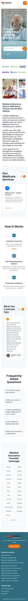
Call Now (8, 54)
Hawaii (8, 487)
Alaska (19, 467)
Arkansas (19, 471)
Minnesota (8, 511)
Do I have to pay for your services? (13, 391)
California (8, 475)
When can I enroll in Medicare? (13, 401)
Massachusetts (9, 507)
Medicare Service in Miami (9, 566)
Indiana (19, 491)
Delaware (19, 479)
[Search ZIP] (24, 48)
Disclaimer (4, 593)
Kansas (19, 495)
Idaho (19, 487)
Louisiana (19, 499)
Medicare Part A (6, 555)
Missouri (8, 515)
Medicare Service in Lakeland (9, 580)
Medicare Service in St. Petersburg (11, 568)
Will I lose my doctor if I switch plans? (14, 432)
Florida (8, 483)
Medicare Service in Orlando (9, 573)
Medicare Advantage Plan (8, 558)
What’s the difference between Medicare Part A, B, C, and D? (13, 412)
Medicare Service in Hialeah (9, 578)
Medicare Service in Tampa (9, 571)
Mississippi (19, 511)
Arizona (9, 471)
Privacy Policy (5, 591)
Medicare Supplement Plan (9, 560)
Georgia (19, 483)
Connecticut (8, 479)
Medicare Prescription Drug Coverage (12, 563)
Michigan (19, 507)
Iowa (8, 495)
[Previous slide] (21, 176)
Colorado (19, 475)
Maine (8, 503)
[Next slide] (24, 176)
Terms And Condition (7, 588)
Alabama (8, 467)
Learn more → (9, 208)
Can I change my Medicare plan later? (12, 423)
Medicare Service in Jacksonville (10, 576)
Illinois (8, 491)
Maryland (19, 503)
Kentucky (8, 499)
